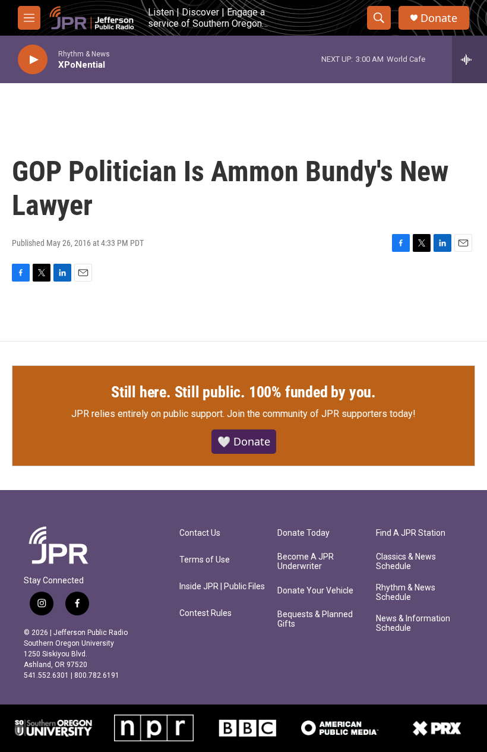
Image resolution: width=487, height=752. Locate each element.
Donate (438, 18)
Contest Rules (205, 613)
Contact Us (199, 533)
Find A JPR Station (410, 533)
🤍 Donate (243, 441)
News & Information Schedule (413, 623)
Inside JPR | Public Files (222, 586)
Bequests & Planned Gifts (315, 619)
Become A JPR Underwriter (305, 561)
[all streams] (469, 59)
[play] (32, 60)
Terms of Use (204, 559)
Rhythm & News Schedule (405, 592)
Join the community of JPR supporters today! (321, 413)
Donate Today (303, 533)
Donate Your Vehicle (315, 590)
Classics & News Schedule (406, 561)
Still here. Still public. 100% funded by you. (243, 392)
